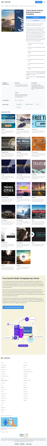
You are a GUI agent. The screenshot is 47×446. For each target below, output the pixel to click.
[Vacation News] (23, 189)
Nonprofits (25, 373)
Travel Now (34, 174)
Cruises (2, 129)
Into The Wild (19, 220)
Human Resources (27, 369)
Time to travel (35, 152)
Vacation (18, 265)
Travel (2, 174)
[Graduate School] (8, 144)
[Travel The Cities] (8, 189)
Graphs (2, 378)
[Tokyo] (39, 212)
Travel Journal (19, 242)
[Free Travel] (39, 121)
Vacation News (20, 197)
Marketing (25, 365)
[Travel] (8, 166)
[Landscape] (23, 144)
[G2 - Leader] (26, 434)
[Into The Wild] (23, 212)
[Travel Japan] (8, 212)
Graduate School (4, 152)
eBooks (2, 391)
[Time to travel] (39, 144)
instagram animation (29, 104)
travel (37, 104)
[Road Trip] (39, 189)
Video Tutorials (3, 389)
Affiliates (25, 400)
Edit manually (36, 17)
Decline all (22, 443)
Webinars (2, 387)
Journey (3, 265)
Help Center (3, 407)
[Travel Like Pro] (8, 234)
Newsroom (26, 387)
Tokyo (33, 220)
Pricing (2, 411)
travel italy (18, 107)
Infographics (3, 367)
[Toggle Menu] (44, 2)
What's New (26, 393)
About (25, 385)
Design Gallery (3, 398)
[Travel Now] (39, 166)
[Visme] (5, 2)
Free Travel (34, 129)
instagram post (19, 104)
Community (26, 398)
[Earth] (39, 234)
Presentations (3, 365)
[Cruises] (8, 121)
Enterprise (25, 378)
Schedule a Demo (27, 380)
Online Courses (4, 393)
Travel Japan (4, 220)
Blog (2, 385)
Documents (3, 373)
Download (25, 391)
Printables (3, 371)
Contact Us (3, 409)
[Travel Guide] (23, 166)
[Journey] (8, 257)
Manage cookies (29, 443)
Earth (33, 242)
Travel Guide (19, 174)
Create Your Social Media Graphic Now (13, 307)
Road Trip (34, 197)
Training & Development (28, 371)
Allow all (16, 443)
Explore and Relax (20, 129)
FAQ (1, 405)
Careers (25, 389)
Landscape (19, 152)
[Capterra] (21, 434)
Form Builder (3, 369)
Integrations (3, 400)
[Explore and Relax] (23, 121)
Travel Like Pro (4, 242)
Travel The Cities (4, 197)
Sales (24, 367)
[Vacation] (23, 257)
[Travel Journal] (23, 234)
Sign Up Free (39, 2)
